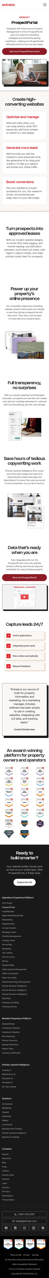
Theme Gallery (8, 1200)
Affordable (6, 1116)
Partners (5, 1179)
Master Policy (8, 1048)
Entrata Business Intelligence (14, 986)
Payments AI (7, 1078)
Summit (5, 1154)
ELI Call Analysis (9, 1086)
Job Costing (7, 953)
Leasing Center (8, 940)
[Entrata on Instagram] (24, 1228)
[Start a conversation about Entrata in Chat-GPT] (34, 1228)
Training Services (9, 1006)
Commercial (7, 1124)
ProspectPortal (8, 907)
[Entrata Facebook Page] (6, 1228)
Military (5, 1120)
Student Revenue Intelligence (14, 994)
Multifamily (6, 1108)
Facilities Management (11, 936)
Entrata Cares (8, 1175)
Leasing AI (6, 1070)
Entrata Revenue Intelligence (14, 990)
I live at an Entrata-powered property (24, 1269)
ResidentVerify (8, 924)
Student (5, 1112)
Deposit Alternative (10, 1044)
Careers (5, 1171)
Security (5, 1187)
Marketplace (7, 1196)
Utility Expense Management (14, 969)
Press (4, 1167)
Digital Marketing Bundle (12, 915)
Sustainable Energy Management (16, 982)
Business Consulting (10, 1002)
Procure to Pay (8, 957)
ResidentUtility (8, 965)
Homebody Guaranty (11, 1028)
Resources (6, 1158)
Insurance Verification (11, 1053)
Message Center (9, 932)
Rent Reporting (8, 1036)
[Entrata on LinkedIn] (15, 1228)
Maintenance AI (9, 1074)
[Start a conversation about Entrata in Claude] (43, 1228)
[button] (44, 5)
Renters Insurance (10, 1040)
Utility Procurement (10, 973)
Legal (4, 1183)
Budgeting (6, 948)
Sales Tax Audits (9, 977)
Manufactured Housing (12, 1129)
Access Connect (9, 928)
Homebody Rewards (10, 1032)
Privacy (26, 1255)
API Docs (6, 1191)
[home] (8, 4)
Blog (4, 1162)
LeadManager (8, 911)
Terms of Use (15, 1255)
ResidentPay (7, 920)
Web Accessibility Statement (24, 1264)
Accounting (7, 944)
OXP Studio (7, 903)
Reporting (6, 998)
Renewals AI (7, 1082)
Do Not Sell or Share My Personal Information (24, 1259)
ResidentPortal (8, 1024)
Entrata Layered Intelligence (14, 1133)
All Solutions (7, 1104)
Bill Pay (5, 961)
